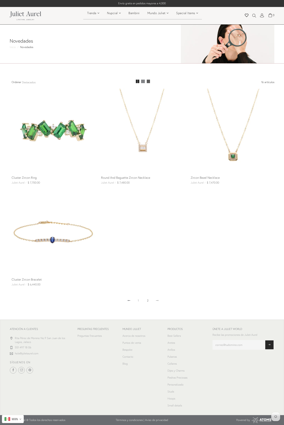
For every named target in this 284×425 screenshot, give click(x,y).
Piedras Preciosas (177, 377)
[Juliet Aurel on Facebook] (13, 370)
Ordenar (16, 82)
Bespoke (127, 349)
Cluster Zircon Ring (24, 177)
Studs (171, 391)
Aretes (171, 342)
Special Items (185, 13)
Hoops (171, 398)
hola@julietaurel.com (26, 353)
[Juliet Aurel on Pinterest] (29, 370)
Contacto (127, 356)
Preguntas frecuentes (89, 335)
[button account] (262, 15)
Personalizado (176, 384)
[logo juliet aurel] (25, 15)
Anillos (171, 349)
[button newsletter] (269, 344)
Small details (175, 405)
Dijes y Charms (176, 370)
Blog (125, 363)
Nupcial (112, 13)
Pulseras (172, 356)
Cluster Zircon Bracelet (27, 279)
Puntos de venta (131, 342)
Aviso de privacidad (156, 420)
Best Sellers (174, 335)
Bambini (134, 13)
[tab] (137, 82)
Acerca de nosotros (133, 335)
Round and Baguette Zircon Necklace (125, 177)
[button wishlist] (246, 15)
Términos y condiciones (129, 420)
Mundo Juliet (156, 13)
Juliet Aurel (18, 182)
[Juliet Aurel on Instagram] (21, 370)
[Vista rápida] (16, 93)
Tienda (91, 13)
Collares (172, 363)
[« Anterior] (129, 300)
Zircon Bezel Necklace (205, 177)
